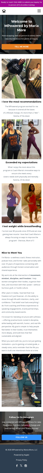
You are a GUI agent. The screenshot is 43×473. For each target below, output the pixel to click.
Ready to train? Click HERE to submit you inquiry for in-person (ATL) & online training (21, 3)
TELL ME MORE (22, 47)
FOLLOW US (21, 437)
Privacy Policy (21, 460)
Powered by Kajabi (21, 455)
